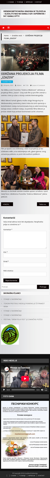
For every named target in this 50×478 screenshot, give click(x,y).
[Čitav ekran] (46, 390)
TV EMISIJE (20, 2)
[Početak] (4, 390)
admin (19, 85)
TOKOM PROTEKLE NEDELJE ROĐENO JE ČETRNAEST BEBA (24, 305)
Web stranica (8, 271)
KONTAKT (38, 2)
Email (6, 261)
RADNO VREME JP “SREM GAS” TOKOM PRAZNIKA (8, 204)
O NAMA (11, 2)
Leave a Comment (38, 85)
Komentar (7, 229)
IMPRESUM (29, 2)
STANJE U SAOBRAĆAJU (13, 299)
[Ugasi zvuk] (42, 390)
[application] (25, 378)
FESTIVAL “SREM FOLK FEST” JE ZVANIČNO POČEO (23, 319)
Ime (5, 252)
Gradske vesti (7, 82)
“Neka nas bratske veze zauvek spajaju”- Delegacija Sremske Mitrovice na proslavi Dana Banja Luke (44, 204)
